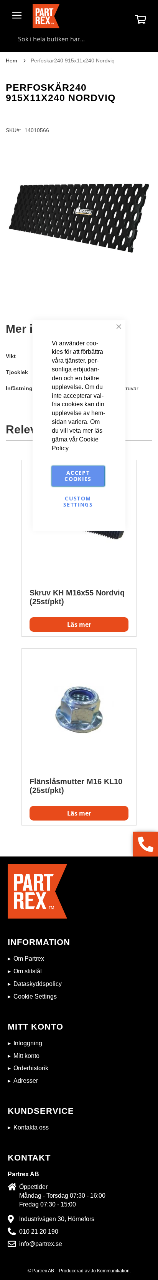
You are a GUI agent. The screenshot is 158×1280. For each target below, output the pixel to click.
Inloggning (27, 1043)
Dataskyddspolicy (37, 984)
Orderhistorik (30, 1068)
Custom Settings (78, 501)
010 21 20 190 (38, 1231)
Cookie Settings (35, 996)
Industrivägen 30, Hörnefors (56, 1219)
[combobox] (79, 39)
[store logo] (46, 16)
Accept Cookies (77, 476)
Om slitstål (27, 971)
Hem (11, 60)
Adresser (25, 1080)
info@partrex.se (40, 1244)
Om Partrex (28, 958)
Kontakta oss (31, 1127)
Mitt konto (26, 1056)
